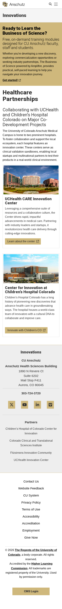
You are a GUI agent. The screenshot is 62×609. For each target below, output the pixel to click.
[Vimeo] (50, 409)
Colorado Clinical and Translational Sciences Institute (31, 443)
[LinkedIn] (37, 409)
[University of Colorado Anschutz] (14, 4)
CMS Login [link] (31, 591)
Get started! (10, 80)
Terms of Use (31, 509)
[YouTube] (24, 409)
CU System (31, 495)
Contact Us (31, 481)
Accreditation (31, 523)
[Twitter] (12, 409)
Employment (31, 530)
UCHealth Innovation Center (31, 460)
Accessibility (31, 516)
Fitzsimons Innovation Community (31, 452)
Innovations (14, 15)
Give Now (31, 537)
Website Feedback (31, 488)
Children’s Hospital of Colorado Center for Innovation (31, 431)
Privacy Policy (31, 502)
